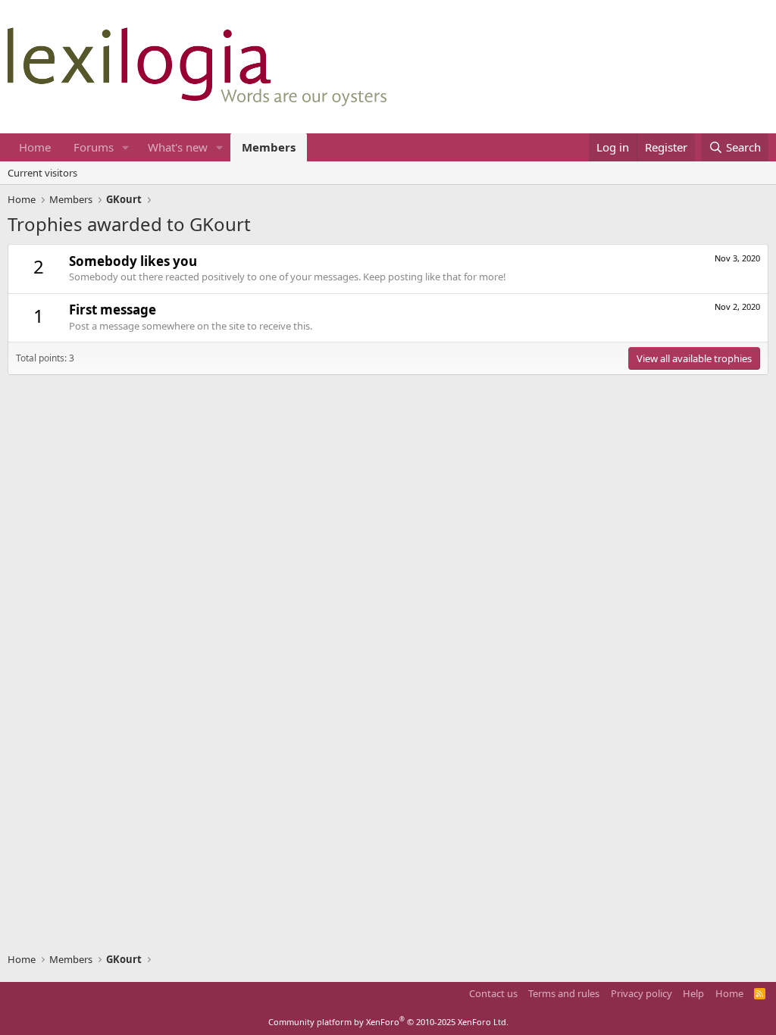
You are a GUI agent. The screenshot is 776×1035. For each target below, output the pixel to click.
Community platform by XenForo (388, 1021)
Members (269, 147)
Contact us (493, 993)
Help (693, 993)
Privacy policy (641, 993)
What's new (178, 147)
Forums (94, 147)
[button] (125, 147)
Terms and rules (563, 993)
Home (35, 147)
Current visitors (42, 173)
